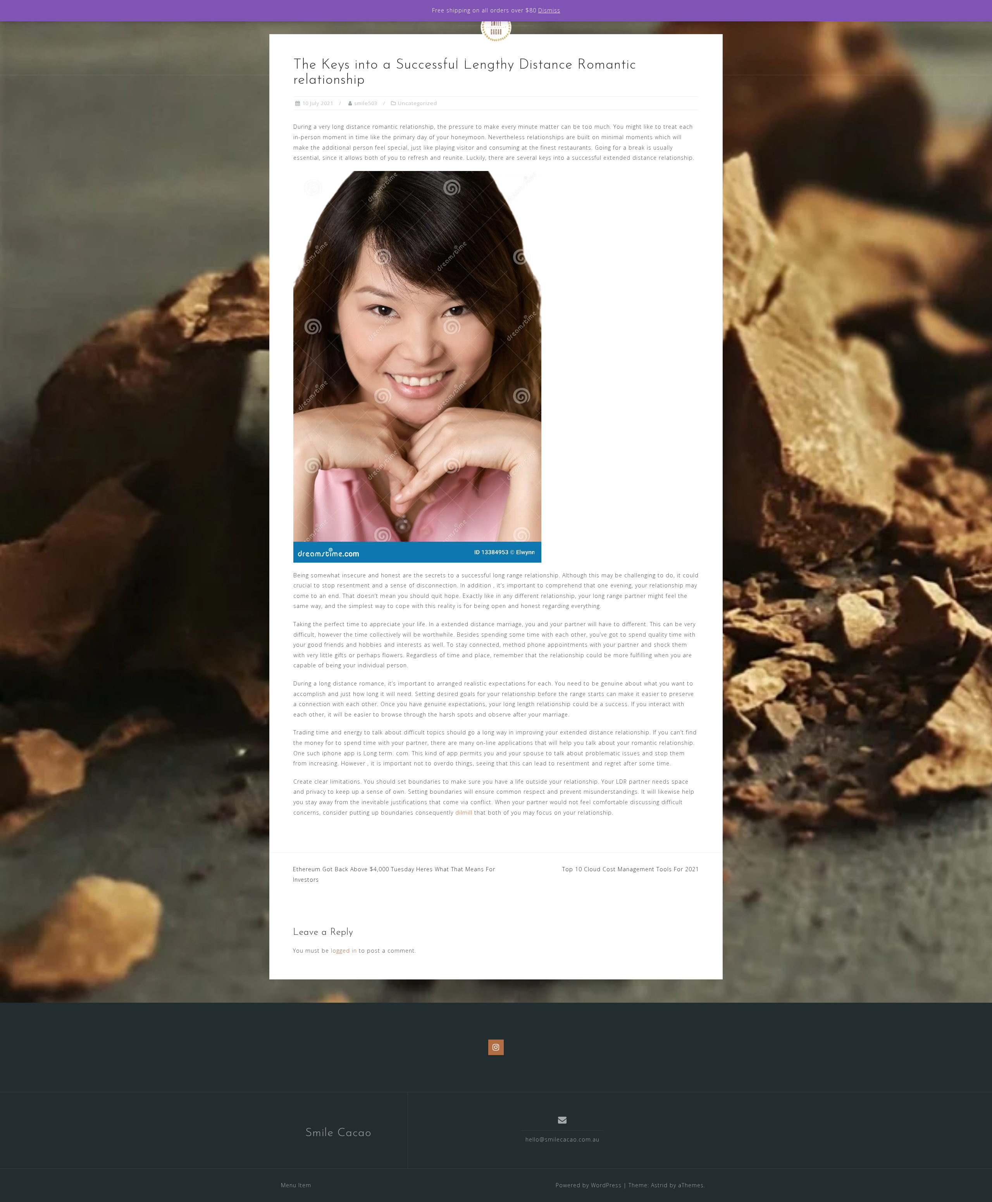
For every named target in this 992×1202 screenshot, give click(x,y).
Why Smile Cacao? (354, 58)
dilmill (463, 812)
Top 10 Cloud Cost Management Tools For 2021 (630, 869)
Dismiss (549, 10)
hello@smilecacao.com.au (562, 1139)
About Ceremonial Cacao (440, 58)
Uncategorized (417, 103)
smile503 (365, 103)
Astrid (659, 1185)
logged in (344, 950)
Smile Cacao (338, 1133)
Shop (506, 58)
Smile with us (552, 58)
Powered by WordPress (589, 1185)
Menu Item (296, 1185)
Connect (604, 58)
